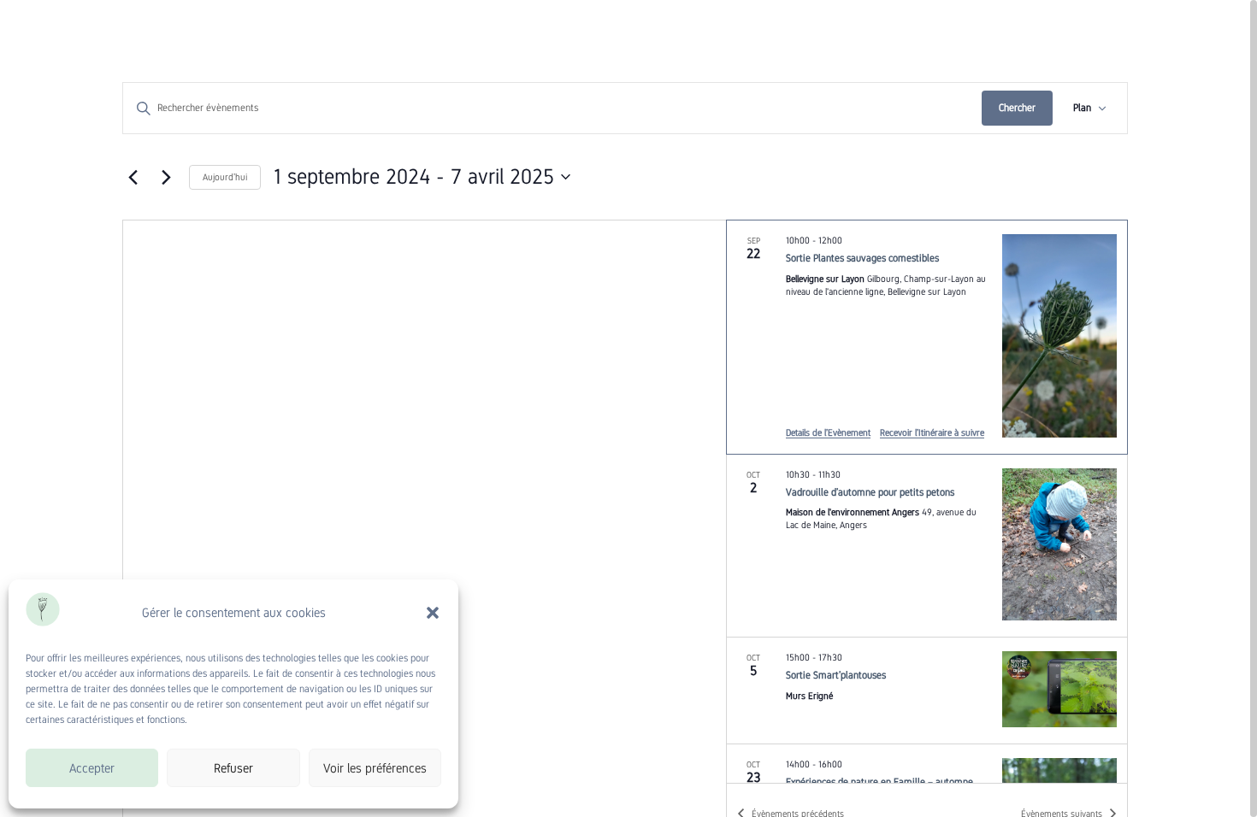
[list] (927, 502)
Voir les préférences (375, 768)
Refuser (233, 768)
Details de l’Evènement (828, 432)
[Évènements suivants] (166, 177)
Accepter (92, 768)
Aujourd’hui (225, 177)
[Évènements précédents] (132, 177)
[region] (628, 408)
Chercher (1017, 108)
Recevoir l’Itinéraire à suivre (932, 432)
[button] (432, 612)
